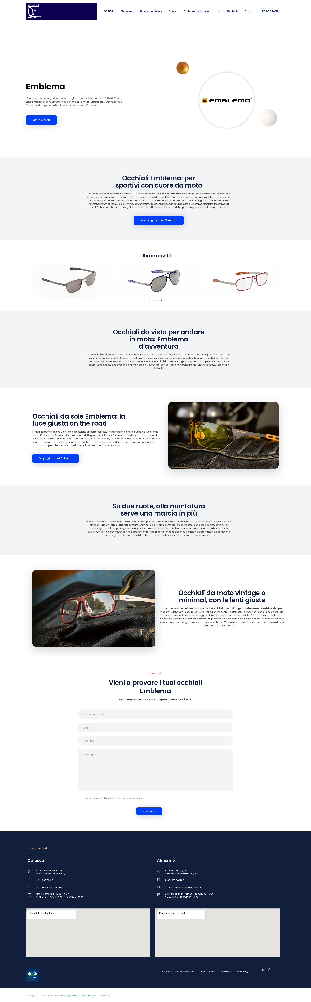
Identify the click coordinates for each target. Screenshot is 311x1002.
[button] (30, 281)
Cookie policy (85, 995)
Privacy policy (69, 995)
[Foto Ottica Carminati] (34, 11)
